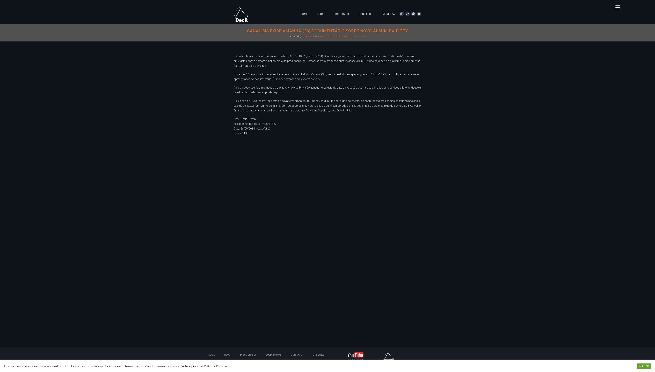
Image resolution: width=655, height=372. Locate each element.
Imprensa (318, 354)
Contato (296, 354)
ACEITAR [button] (644, 366)
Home (292, 36)
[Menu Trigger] (617, 7)
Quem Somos (273, 354)
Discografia (248, 354)
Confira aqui (187, 366)
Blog (299, 36)
